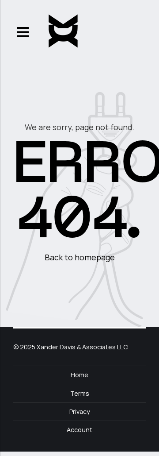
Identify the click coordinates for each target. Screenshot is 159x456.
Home (79, 375)
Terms (79, 393)
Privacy (79, 411)
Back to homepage (80, 257)
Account (79, 429)
